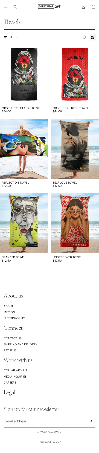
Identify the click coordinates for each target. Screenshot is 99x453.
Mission (9, 312)
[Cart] (93, 7)
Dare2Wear (55, 432)
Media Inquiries (15, 376)
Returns (10, 350)
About (8, 306)
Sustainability (14, 318)
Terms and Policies (49, 442)
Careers (10, 382)
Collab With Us (15, 370)
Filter (13, 37)
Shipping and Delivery (20, 344)
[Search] (15, 7)
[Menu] (5, 7)
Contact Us (12, 338)
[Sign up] (90, 421)
